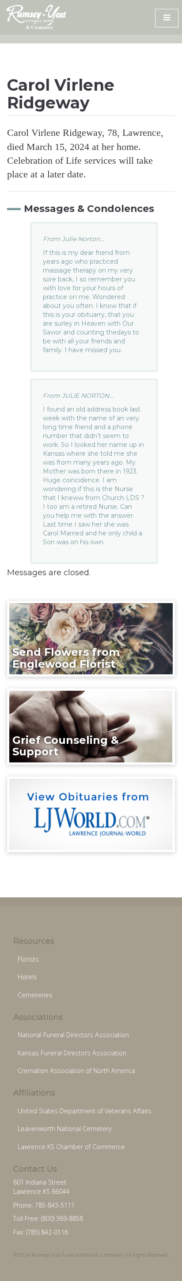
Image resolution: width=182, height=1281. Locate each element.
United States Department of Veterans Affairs (85, 1111)
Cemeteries (35, 995)
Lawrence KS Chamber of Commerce (71, 1147)
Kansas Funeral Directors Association (72, 1053)
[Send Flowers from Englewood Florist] (90, 638)
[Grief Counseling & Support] (90, 726)
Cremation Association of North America (76, 1070)
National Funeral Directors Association (73, 1035)
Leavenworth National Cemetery (65, 1128)
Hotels (27, 977)
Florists (28, 959)
